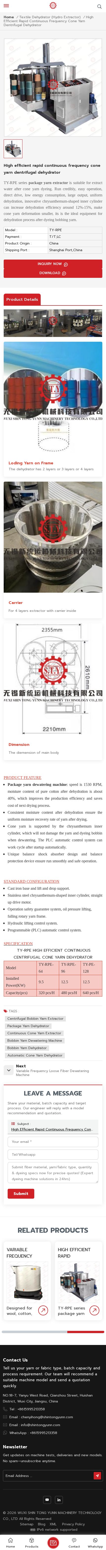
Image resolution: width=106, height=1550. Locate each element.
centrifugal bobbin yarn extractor (35, 1018)
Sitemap (27, 1524)
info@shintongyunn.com (40, 1425)
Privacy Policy (73, 1524)
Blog (41, 1524)
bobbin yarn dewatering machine (34, 1040)
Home (9, 17)
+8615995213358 (31, 1409)
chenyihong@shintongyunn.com (47, 1417)
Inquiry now (50, 263)
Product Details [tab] (22, 299)
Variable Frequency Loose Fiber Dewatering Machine (21, 1253)
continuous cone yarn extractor (34, 1033)
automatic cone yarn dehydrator (34, 1055)
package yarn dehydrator (28, 1026)
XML (53, 1524)
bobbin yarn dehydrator (27, 1048)
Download (49, 273)
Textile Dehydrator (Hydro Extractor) (50, 17)
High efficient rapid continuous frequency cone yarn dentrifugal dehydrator (53, 1129)
